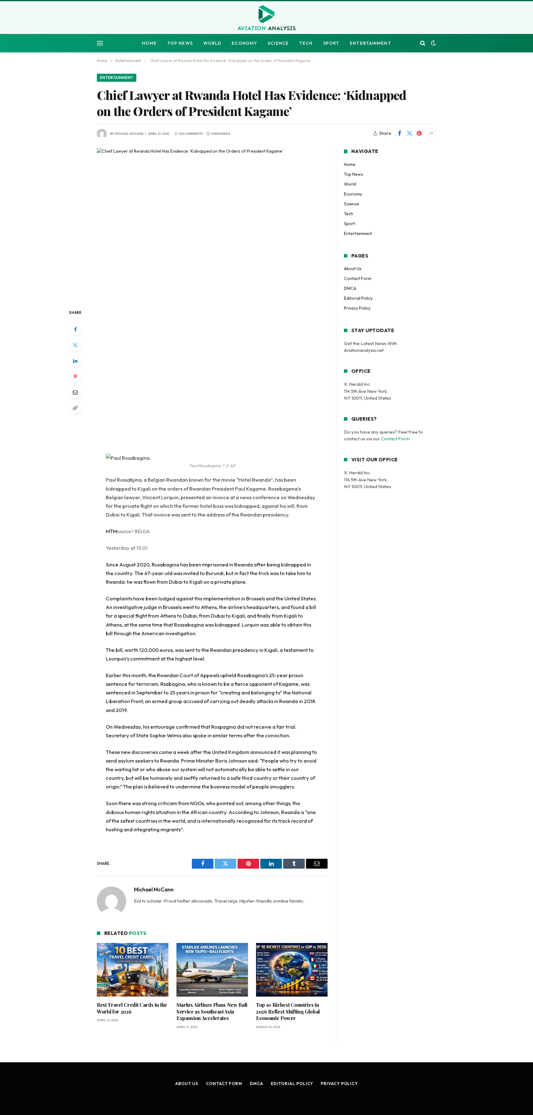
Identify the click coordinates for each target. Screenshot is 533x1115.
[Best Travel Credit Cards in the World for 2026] (132, 970)
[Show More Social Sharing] (431, 133)
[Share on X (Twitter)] (409, 133)
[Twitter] (75, 345)
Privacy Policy (357, 308)
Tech (305, 43)
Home (149, 43)
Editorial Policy (358, 298)
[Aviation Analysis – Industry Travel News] (266, 18)
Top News (180, 43)
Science (278, 43)
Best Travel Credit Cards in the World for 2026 (132, 1008)
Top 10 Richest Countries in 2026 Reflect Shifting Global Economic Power (288, 1012)
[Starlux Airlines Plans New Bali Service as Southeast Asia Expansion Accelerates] (212, 970)
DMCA (350, 288)
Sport (331, 43)
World (212, 43)
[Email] (75, 392)
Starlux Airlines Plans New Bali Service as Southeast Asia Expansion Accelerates (211, 1012)
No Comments (191, 134)
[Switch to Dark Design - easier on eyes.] (432, 43)
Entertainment (370, 43)
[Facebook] (75, 329)
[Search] (423, 43)
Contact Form (357, 278)
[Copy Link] (75, 408)
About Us (353, 268)
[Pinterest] (75, 376)
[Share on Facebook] (399, 133)
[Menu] (100, 43)
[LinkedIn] (75, 361)
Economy (244, 43)
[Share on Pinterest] (419, 133)
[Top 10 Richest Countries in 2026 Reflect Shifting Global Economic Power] (292, 970)
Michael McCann (129, 134)
